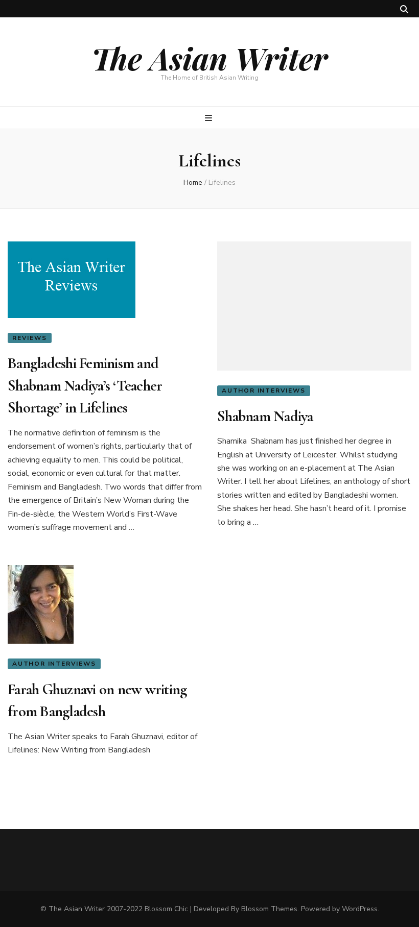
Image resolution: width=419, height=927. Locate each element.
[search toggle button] (404, 9)
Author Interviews (264, 390)
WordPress (360, 909)
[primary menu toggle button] (210, 118)
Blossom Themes (269, 909)
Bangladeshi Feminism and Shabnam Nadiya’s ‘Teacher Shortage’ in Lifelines (85, 385)
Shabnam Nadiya (265, 416)
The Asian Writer (209, 57)
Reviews (29, 338)
